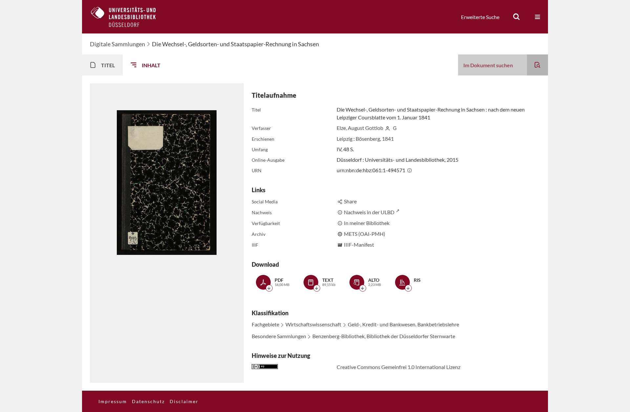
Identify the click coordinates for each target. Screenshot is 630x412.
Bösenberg (368, 138)
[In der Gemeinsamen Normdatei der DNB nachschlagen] (394, 128)
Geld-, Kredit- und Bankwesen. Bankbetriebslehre (403, 324)
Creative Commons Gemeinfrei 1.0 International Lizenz (398, 367)
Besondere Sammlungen (279, 336)
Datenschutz (148, 401)
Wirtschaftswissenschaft (313, 324)
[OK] (516, 16)
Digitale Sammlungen (117, 44)
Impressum (112, 401)
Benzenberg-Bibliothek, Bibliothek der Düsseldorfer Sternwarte (383, 336)
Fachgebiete (265, 324)
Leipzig (344, 138)
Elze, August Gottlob (360, 128)
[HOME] (128, 16)
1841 (388, 138)
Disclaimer (184, 401)
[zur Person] (387, 128)
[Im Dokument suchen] (537, 64)
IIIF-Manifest (359, 244)
